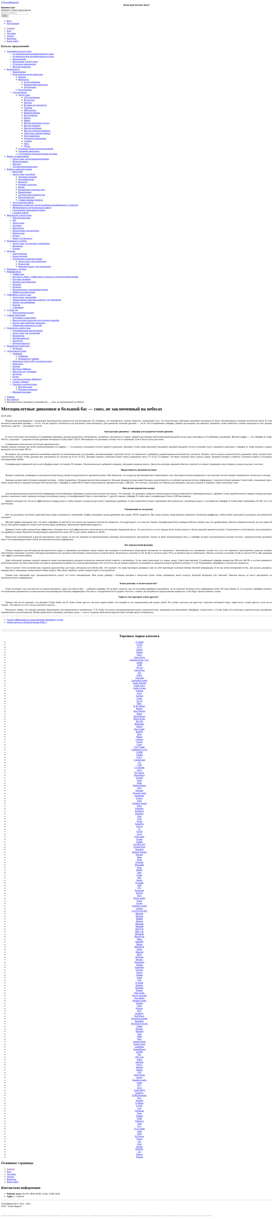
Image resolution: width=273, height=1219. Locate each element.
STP (139, 1072)
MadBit (139, 918)
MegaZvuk (139, 936)
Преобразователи (21, 338)
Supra (139, 1082)
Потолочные (30, 87)
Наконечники (24, 192)
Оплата (10, 36)
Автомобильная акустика (19, 51)
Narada (139, 965)
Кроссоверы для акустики (25, 61)
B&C (139, 703)
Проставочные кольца (23, 312)
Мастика (17, 164)
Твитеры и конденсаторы (25, 384)
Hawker (139, 854)
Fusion (139, 839)
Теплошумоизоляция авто (25, 166)
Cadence (139, 739)
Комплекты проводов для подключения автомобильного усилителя (45, 205)
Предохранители (26, 197)
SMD (139, 1036)
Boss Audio (139, 729)
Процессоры (19, 233)
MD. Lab (139, 931)
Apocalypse (139, 670)
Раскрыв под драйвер (28, 358)
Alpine (139, 662)
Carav (139, 744)
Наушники (18, 246)
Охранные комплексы (29, 151)
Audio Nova (139, 685)
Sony (139, 1039)
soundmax (139, 1047)
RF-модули (29, 100)
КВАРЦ (139, 1149)
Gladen (139, 842)
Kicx (139, 895)
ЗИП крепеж (30, 110)
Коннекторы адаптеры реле (31, 189)
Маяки (27, 120)
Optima (139, 975)
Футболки (17, 348)
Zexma (139, 1146)
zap (139, 1141)
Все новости (13, 399)
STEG (139, 1064)
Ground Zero (139, 847)
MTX (139, 954)
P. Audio (139, 982)
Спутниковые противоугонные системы (37, 154)
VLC (139, 1126)
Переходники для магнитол (26, 230)
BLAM (139, 721)
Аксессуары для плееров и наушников (31, 243)
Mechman (139, 934)
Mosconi (139, 952)
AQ (139, 673)
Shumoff (139, 1031)
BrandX (139, 731)
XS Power (139, 1136)
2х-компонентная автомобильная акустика (33, 54)
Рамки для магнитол (22, 238)
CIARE (139, 752)
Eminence (139, 811)
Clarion (139, 755)
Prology (139, 1008)
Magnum (139, 924)
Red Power (139, 1016)
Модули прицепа (32, 125)
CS (139, 762)
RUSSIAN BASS (139, 1023)
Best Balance (139, 716)
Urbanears (139, 1111)
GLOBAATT (139, 844)
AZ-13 (139, 701)
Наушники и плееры (17, 241)
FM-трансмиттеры (21, 218)
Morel (139, 949)
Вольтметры (18, 335)
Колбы (21, 187)
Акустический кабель (23, 202)
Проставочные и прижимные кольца (30, 289)
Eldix (139, 806)
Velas (139, 1113)
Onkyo (139, 972)
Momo (139, 944)
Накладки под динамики (25, 371)
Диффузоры (18, 274)
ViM (139, 1123)
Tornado (139, 1100)
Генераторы (24, 264)
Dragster (139, 790)
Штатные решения (22, 66)
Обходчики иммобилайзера (37, 133)
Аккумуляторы (20, 253)
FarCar (139, 826)
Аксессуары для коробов (24, 297)
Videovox (139, 1121)
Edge (139, 801)
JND (139, 885)
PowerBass (139, 998)
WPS (139, 1134)
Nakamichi (139, 962)
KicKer (139, 893)
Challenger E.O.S (139, 749)
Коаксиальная (19, 59)
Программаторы (32, 136)
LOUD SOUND (139, 911)
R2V (139, 1011)
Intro (139, 872)
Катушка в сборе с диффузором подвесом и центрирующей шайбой (45, 277)
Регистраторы (25, 90)
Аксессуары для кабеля (24, 174)
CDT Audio (139, 747)
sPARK (139, 1052)
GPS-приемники (32, 97)
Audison (139, 690)
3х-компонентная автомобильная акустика (33, 56)
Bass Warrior (139, 711)
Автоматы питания (27, 177)
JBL (139, 877)
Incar (139, 867)
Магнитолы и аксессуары (19, 215)
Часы (26, 143)
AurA (139, 693)
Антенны (17, 225)
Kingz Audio (139, 898)
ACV (139, 647)
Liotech (139, 908)
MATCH (139, 929)
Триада (139, 1154)
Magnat (139, 921)
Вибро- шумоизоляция (18, 156)
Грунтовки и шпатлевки (24, 317)
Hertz (139, 860)
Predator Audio (139, 1000)
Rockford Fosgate (139, 1018)
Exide (139, 821)
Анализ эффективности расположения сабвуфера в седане (35, 619)
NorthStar (139, 967)
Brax (139, 734)
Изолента (22, 182)
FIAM (139, 831)
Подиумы (17, 374)
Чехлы (27, 146)
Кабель (27, 118)
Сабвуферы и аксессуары (19, 294)
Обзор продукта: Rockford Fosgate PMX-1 (27, 622)
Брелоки (28, 102)
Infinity (139, 870)
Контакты (11, 38)
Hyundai (139, 862)
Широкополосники (22, 392)
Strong (139, 1077)
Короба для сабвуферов (24, 302)
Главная (11, 28)
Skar (139, 1034)
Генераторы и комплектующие (27, 259)
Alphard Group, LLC (139, 660)
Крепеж (16, 305)
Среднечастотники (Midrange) (27, 379)
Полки (16, 376)
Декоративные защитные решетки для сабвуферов (37, 300)
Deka (139, 780)
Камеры (22, 77)
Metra (139, 939)
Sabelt (139, 1026)
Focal (139, 834)
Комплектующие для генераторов (34, 266)
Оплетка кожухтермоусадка (31, 195)
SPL (139, 1054)
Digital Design (139, 785)
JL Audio (139, 883)
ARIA (139, 675)
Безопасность (13, 69)
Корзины (17, 284)
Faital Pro (139, 824)
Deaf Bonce (139, 775)
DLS (139, 788)
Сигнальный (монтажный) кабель (29, 210)
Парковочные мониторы (36, 84)
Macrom (139, 916)
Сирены (28, 141)
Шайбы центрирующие (24, 292)
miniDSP (139, 942)
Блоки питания (20, 256)
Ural (139, 1108)
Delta (139, 783)
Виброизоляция (20, 161)
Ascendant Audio (139, 680)
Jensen (139, 880)
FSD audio (139, 836)
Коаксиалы (18, 364)
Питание (11, 251)
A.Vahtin (139, 642)
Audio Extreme (139, 683)
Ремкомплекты (14, 271)
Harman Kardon (139, 852)
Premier (139, 1003)
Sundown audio (139, 1080)
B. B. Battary (139, 706)
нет (139, 1152)
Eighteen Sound (139, 803)
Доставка (11, 33)
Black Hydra (139, 719)
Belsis (139, 714)
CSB (139, 765)
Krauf (139, 901)
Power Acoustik (139, 995)
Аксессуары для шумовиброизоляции (31, 159)
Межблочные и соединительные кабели (32, 207)
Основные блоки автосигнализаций (35, 148)
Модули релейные (33, 128)
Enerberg (139, 813)
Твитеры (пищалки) (27, 389)
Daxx (139, 770)
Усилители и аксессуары (19, 328)
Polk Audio (139, 993)
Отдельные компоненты (24, 64)
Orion (139, 977)
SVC (139, 1085)
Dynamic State (139, 793)
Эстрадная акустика (16, 351)
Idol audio (139, 865)
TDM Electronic (139, 1095)
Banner (139, 708)
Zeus (139, 1144)
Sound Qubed (139, 1041)
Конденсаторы (25, 387)
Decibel (139, 778)
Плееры (16, 248)
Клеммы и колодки (27, 184)
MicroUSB (17, 171)
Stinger (139, 1070)
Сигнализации (20, 92)
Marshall (139, 926)
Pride (139, 1006)
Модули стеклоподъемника (37, 130)
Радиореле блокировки (35, 138)
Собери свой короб (16, 315)
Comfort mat (139, 760)
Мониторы (23, 79)
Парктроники (19, 72)
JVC (139, 888)
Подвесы (17, 287)
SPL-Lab (139, 1057)
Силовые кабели (21, 212)
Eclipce (139, 798)
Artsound (139, 678)
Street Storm (139, 1075)
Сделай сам (12, 310)
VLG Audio (139, 1128)
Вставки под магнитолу (35, 105)
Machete (139, 913)
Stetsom (139, 1067)
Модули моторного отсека (36, 123)
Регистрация (13, 23)
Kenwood (139, 890)
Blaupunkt (139, 724)
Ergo (139, 816)
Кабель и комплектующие (19, 169)
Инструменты (30, 115)
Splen (139, 1059)
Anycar (139, 667)
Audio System (139, 688)
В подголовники (32, 82)
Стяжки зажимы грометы (30, 200)
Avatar (139, 698)
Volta (139, 1131)
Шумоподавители (21, 343)
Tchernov (139, 1093)
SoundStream (139, 1049)
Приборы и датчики (16, 269)
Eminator (139, 808)
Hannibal (139, 849)
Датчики (28, 107)
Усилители (18, 341)
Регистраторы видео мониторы (28, 74)
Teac (139, 1098)
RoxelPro (139, 1021)
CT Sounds (139, 767)
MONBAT (139, 947)
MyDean (139, 957)
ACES (139, 644)
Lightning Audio (139, 906)
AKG (139, 655)
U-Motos (139, 1103)
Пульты (16, 236)
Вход (9, 21)
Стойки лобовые (21, 382)
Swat (139, 1088)
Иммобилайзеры (32, 113)
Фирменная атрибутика (18, 346)
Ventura (139, 1116)
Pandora (139, 985)
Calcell (139, 742)
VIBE (139, 1118)
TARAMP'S (139, 1090)
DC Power (139, 772)
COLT (139, 757)
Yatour (139, 1139)
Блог (9, 31)
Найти (4, 16)
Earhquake (139, 795)
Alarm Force (139, 657)
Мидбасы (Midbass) (22, 369)
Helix (139, 857)
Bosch (139, 726)
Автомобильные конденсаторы (28, 330)
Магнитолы (18, 228)
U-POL (139, 1105)
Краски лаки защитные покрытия (29, 323)
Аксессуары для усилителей (26, 333)
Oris (139, 980)
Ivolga (139, 875)
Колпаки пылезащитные (24, 282)
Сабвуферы (18, 307)
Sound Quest (139, 1044)
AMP (139, 665)
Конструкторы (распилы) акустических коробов (36, 320)
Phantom (139, 988)
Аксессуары (24, 95)
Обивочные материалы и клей (27, 325)
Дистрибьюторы (26, 179)
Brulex (139, 737)
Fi (139, 829)
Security (139, 1029)
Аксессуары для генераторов (32, 261)
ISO (14, 220)
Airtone (139, 652)
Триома (139, 1157)
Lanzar (139, 903)
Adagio (139, 649)
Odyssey (139, 970)
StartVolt (139, 1062)
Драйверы (17, 353)
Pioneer (139, 990)
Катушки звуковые (22, 279)
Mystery (139, 959)
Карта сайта (12, 41)
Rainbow (139, 1013)
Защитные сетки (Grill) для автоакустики (32, 361)
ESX (139, 819)
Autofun (139, 696)
